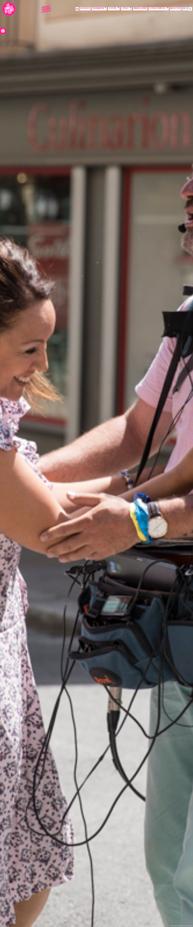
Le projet (125, 8)
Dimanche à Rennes (140, 8)
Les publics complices (157, 8)
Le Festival (113, 8)
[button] (3, 31)
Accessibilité (85, 8)
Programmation (98, 8)
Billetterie (176, 8)
